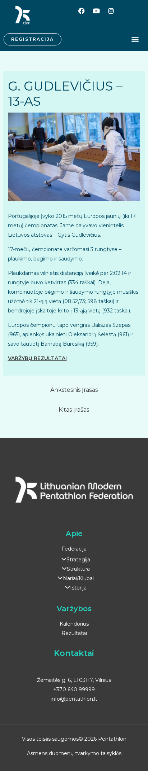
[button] (135, 39)
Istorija (78, 587)
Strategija (78, 559)
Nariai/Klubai (78, 578)
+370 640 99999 (74, 689)
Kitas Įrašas (74, 409)
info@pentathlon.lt (74, 699)
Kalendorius (74, 624)
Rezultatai (74, 633)
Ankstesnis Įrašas (74, 389)
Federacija (74, 549)
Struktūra (78, 569)
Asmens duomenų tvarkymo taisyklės (74, 753)
